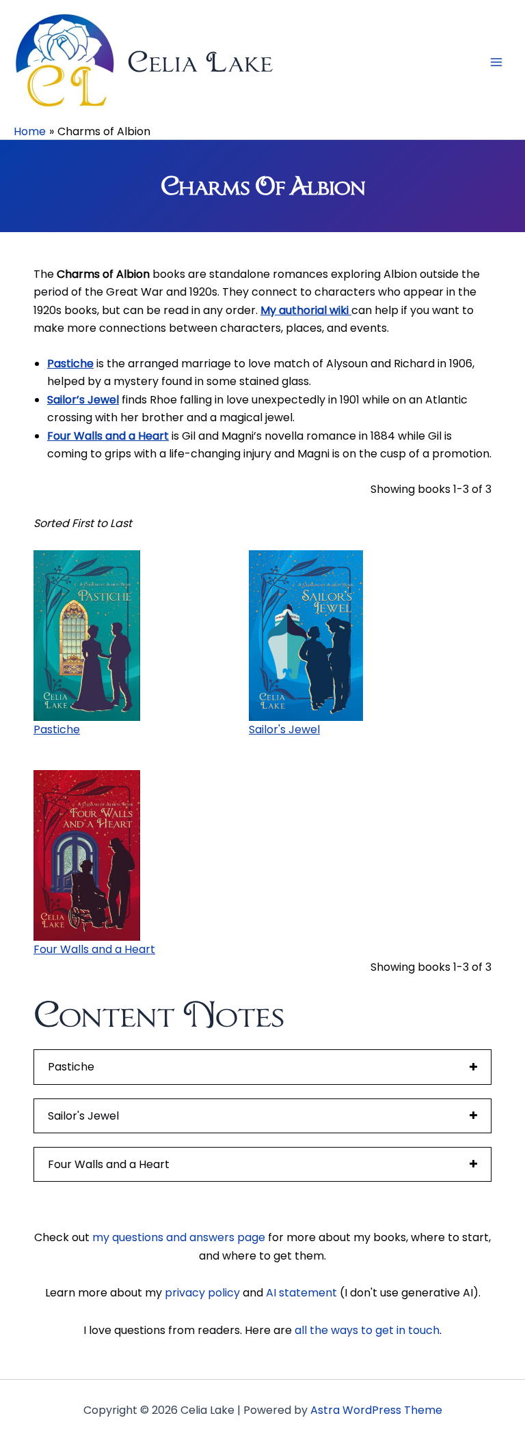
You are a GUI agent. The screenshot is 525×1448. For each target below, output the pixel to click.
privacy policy (202, 1293)
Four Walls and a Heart (108, 436)
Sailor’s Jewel (83, 400)
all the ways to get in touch (367, 1330)
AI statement (301, 1293)
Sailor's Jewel (284, 729)
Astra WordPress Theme (376, 1410)
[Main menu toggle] (496, 62)
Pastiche (70, 363)
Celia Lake (200, 62)
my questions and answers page (178, 1237)
